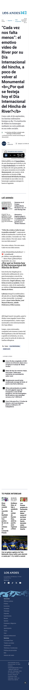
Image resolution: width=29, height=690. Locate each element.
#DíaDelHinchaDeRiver (14, 252)
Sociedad (6, 608)
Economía (7, 606)
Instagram (9, 583)
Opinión (6, 621)
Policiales (6, 611)
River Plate (6, 349)
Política (6, 603)
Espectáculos (7, 616)
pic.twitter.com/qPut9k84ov (12, 256)
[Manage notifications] (25, 682)
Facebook (5, 583)
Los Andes (3, 20)
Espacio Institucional (10, 635)
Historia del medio (9, 655)
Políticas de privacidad (10, 650)
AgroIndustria (7, 628)
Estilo (5, 626)
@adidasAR (9, 254)
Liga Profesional (15, 346)
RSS (5, 653)
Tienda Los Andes (9, 643)
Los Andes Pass (8, 640)
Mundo (6, 618)
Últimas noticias (8, 601)
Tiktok (12, 583)
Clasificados (7, 645)
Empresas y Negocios (10, 623)
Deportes (10, 20)
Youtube (20, 583)
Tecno (5, 631)
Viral (5, 633)
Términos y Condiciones (10, 648)
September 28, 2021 (9, 261)
